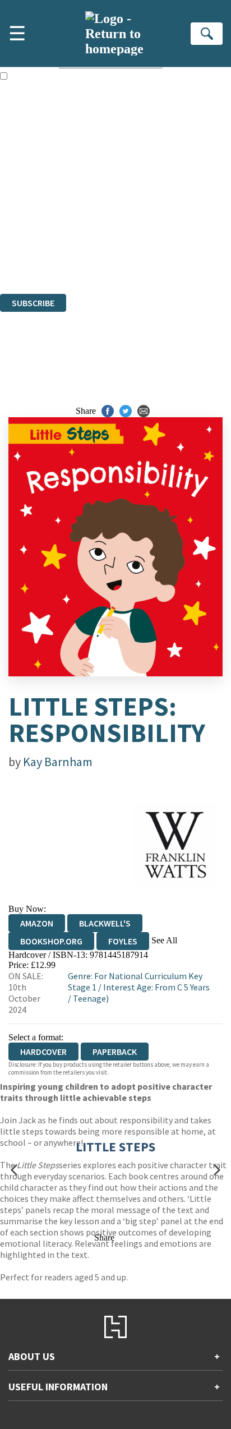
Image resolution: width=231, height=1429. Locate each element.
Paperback (115, 1051)
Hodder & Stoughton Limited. (130, 228)
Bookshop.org (51, 941)
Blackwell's (105, 923)
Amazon (36, 923)
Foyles (122, 941)
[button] (14, 1170)
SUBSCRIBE (33, 302)
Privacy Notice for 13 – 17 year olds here (112, 162)
